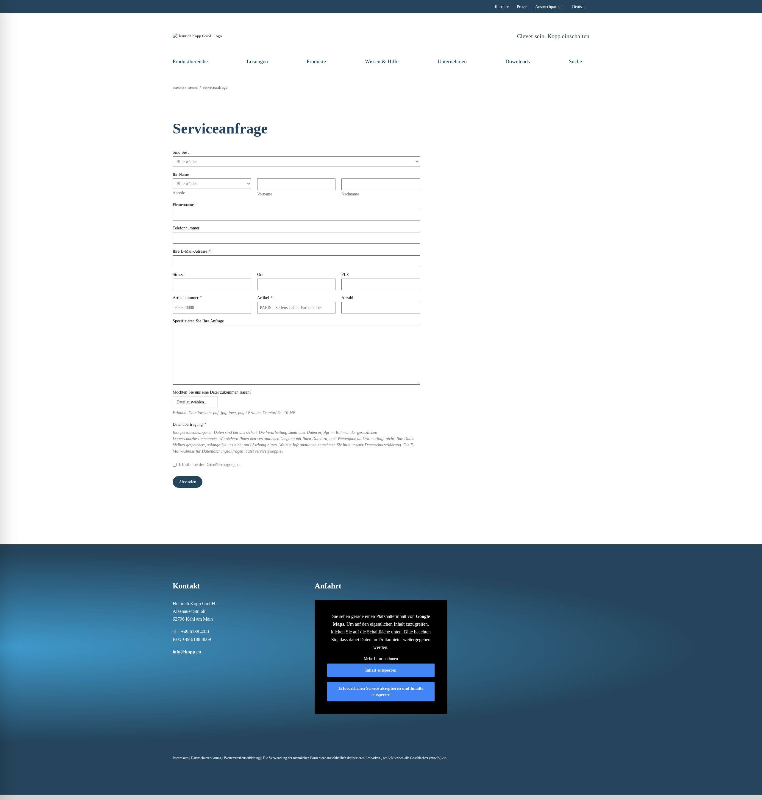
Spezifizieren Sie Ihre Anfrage (198, 321)
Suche (575, 61)
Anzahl (347, 298)
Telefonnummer (186, 228)
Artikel (265, 298)
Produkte (316, 61)
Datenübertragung (189, 424)
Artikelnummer (187, 298)
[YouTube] (213, 663)
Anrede (179, 193)
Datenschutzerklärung (206, 758)
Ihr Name (181, 174)
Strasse (178, 274)
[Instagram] (182, 663)
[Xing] (197, 663)
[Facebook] (174, 663)
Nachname (350, 194)
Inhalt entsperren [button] (380, 670)
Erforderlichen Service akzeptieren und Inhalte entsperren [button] (380, 691)
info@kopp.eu (187, 651)
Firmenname (183, 205)
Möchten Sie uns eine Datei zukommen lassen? (212, 392)
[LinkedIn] (190, 663)
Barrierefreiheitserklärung (242, 758)
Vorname (264, 194)
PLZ (345, 274)
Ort (260, 274)
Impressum (180, 758)
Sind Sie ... (182, 152)
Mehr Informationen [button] (381, 658)
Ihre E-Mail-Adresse (192, 251)
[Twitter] (205, 663)
